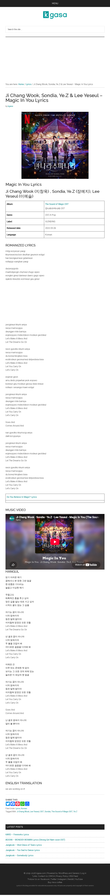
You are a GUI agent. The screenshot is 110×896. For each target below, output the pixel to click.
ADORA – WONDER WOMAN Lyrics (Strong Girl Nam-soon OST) (35, 839)
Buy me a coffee (55, 882)
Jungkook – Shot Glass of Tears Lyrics (24, 845)
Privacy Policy (62, 876)
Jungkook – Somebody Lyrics (19, 855)
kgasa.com (41, 873)
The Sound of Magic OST (57, 204)
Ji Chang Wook (23, 811)
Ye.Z (75, 811)
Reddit (71, 879)
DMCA (52, 876)
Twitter (53, 879)
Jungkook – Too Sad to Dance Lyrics (23, 850)
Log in (83, 873)
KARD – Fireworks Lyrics (17, 834)
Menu (55, 3)
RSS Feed (74, 876)
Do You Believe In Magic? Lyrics (22, 497)
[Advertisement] (55, 57)
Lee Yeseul (34, 811)
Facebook (45, 879)
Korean (24, 808)
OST (42, 811)
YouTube (79, 879)
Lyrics (18, 808)
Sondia (48, 811)
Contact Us (43, 876)
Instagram (62, 879)
